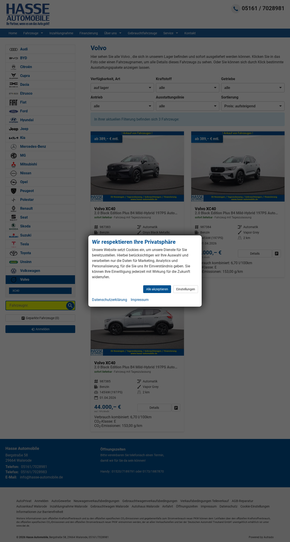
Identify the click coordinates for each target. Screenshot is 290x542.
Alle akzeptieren (157, 289)
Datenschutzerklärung (109, 300)
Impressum (140, 300)
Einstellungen (185, 289)
